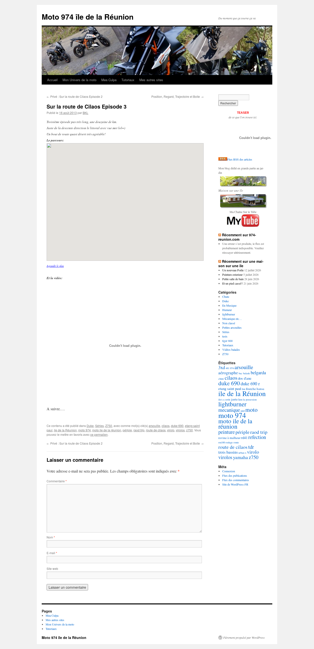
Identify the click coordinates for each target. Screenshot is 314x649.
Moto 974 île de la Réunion (87, 16)
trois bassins (228, 452)
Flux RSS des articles (239, 159)
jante (234, 399)
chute (221, 378)
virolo (170, 430)
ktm (240, 399)
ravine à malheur (229, 438)
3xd (221, 367)
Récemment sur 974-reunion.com (237, 237)
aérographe (228, 372)
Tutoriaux (127, 79)
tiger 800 (227, 341)
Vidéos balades (231, 349)
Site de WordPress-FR (235, 484)
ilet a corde (224, 399)
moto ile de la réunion (106, 430)
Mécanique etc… (232, 319)
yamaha (240, 457)
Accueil (52, 79)
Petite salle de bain (233, 279)
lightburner (228, 314)
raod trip (138, 430)
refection (257, 437)
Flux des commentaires (235, 480)
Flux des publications (234, 475)
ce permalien (99, 434)
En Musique (229, 305)
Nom (51, 537)
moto (251, 409)
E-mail (52, 553)
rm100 (221, 442)
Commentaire (57, 481)
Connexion (228, 471)
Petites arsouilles (232, 327)
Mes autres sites (151, 79)
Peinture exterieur (232, 274)
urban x (242, 452)
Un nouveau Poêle (233, 270)
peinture (226, 431)
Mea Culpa (109, 79)
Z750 (108, 426)
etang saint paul (229, 388)
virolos (180, 430)
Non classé (228, 323)
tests (224, 336)
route (236, 442)
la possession (250, 399)
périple (127, 430)
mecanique (229, 409)
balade (246, 373)
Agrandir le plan (55, 266)
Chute (225, 297)
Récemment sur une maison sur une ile (240, 263)
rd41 (244, 437)
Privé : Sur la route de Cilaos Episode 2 (75, 96)
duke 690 (177, 426)
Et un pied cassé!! (232, 283)
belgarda (258, 372)
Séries (99, 426)
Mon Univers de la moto (79, 79)
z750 (189, 430)
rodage (229, 442)
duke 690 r (250, 384)
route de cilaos (156, 430)
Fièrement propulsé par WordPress (244, 637)
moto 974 (84, 430)
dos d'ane (244, 378)
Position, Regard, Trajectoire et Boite (177, 96)
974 (232, 368)
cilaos (166, 426)
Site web (52, 568)
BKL (85, 113)
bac (240, 373)
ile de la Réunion (65, 430)
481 (227, 368)
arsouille (154, 426)
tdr (251, 446)
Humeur (227, 310)
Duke (90, 426)
